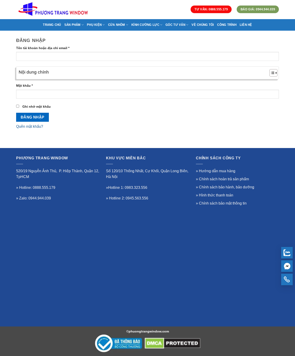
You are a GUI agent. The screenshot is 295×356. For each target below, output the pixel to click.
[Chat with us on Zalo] (287, 252)
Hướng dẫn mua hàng (217, 171)
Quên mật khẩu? (29, 126)
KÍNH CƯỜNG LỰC (145, 25)
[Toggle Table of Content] (271, 73)
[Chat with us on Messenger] (287, 266)
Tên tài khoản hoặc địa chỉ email (46, 48)
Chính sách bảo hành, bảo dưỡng (226, 187)
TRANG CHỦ (52, 25)
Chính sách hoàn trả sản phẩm (224, 179)
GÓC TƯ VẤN (175, 25)
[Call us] (287, 279)
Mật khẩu (28, 85)
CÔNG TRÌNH (226, 25)
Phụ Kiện (94, 25)
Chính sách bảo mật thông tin (223, 203)
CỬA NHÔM (116, 25)
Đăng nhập (32, 117)
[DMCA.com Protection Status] (173, 343)
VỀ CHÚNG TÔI (203, 25)
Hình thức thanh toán (216, 195)
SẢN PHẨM (72, 25)
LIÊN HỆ (246, 25)
